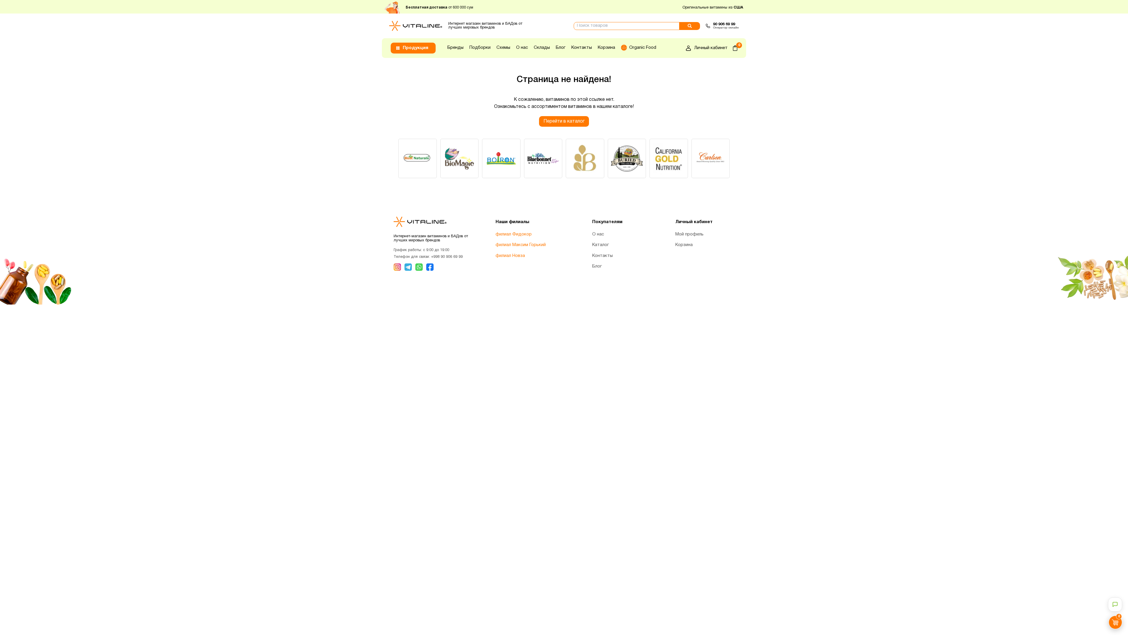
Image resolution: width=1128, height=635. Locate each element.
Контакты (581, 48)
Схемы (503, 48)
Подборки (480, 48)
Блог (560, 48)
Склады (542, 48)
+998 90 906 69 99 (447, 257)
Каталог (600, 245)
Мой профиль (689, 234)
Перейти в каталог (564, 121)
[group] (417, 158)
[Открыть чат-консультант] (1115, 604)
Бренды (455, 48)
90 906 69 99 (724, 24)
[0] (735, 48)
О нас (522, 48)
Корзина (606, 48)
